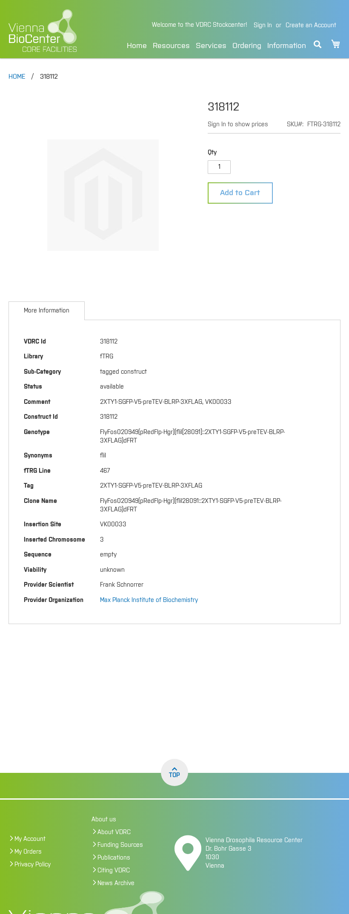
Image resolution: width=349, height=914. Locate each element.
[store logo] (52, 30)
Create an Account (311, 25)
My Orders (28, 852)
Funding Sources (120, 845)
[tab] (47, 310)
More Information (46, 311)
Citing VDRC (113, 871)
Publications (113, 858)
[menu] (216, 44)
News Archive (115, 883)
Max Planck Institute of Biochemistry (149, 600)
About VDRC (114, 832)
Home (137, 46)
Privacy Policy (32, 865)
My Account (30, 839)
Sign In (263, 25)
